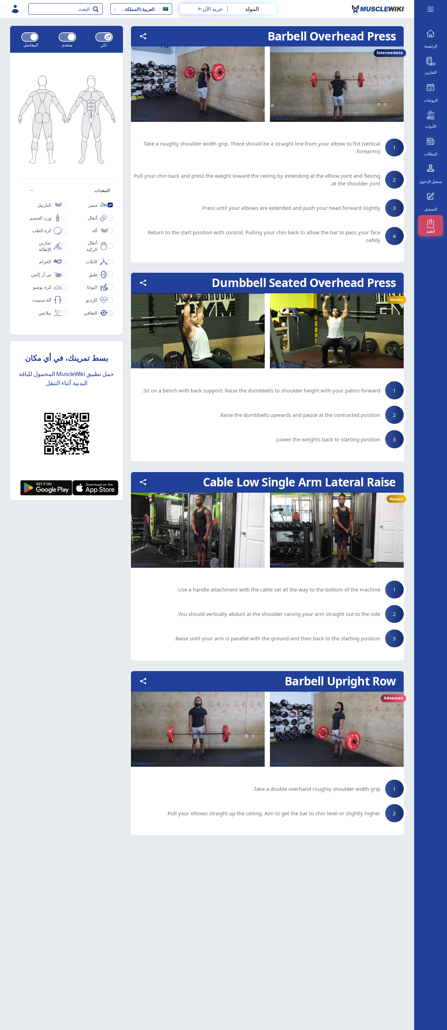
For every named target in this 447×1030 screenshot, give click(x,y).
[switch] (104, 37)
